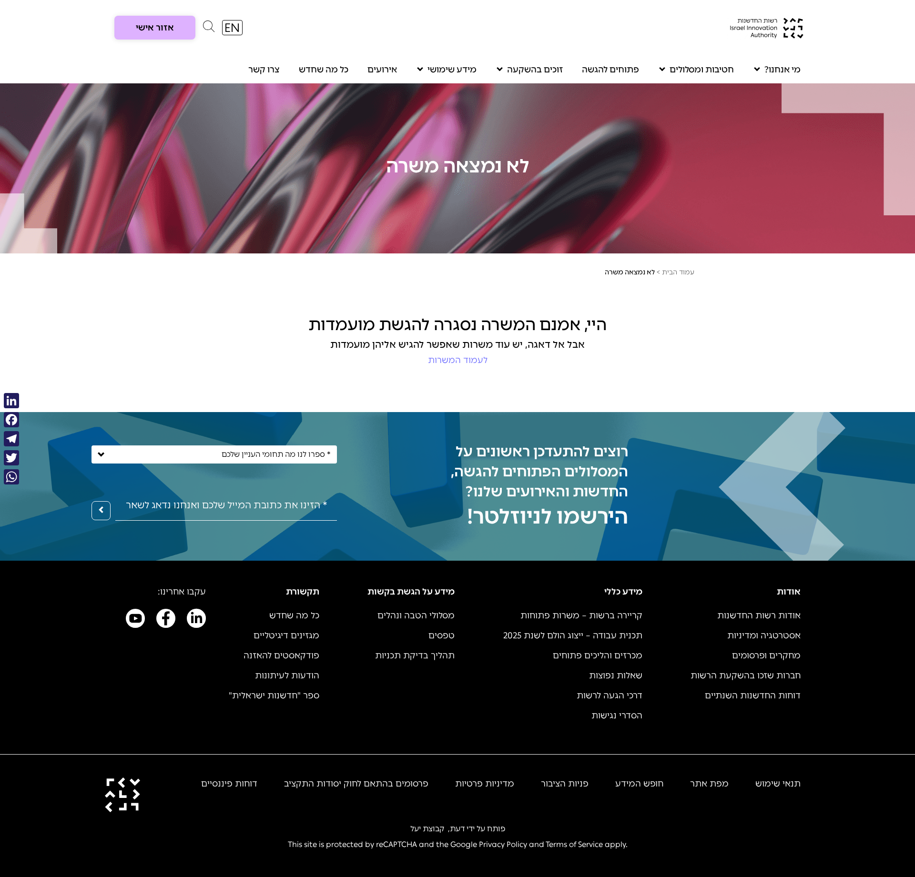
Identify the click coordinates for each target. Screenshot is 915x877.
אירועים (382, 69)
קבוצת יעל (427, 828)
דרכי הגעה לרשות (609, 695)
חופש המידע (639, 783)
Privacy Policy (503, 844)
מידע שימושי (452, 69)
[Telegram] (11, 438)
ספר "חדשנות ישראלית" (274, 695)
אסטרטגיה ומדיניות (764, 635)
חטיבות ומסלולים (702, 69)
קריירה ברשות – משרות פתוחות (581, 615)
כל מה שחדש (323, 69)
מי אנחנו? (782, 69)
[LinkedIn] (11, 400)
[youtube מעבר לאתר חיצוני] (135, 620)
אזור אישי (155, 27)
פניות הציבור (565, 783)
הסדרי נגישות (616, 715)
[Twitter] (11, 457)
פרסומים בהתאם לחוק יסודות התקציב (356, 783)
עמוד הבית (678, 272)
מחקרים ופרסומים (766, 655)
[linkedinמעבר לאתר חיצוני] (196, 620)
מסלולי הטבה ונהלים (416, 615)
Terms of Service (574, 844)
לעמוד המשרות (458, 360)
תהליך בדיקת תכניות (415, 655)
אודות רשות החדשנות (759, 615)
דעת (457, 828)
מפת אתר (709, 783)
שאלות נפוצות (615, 675)
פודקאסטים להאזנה (281, 655)
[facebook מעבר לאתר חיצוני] (165, 620)
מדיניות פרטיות (484, 783)
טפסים (441, 635)
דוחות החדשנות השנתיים (753, 695)
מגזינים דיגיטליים (286, 635)
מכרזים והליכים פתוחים (597, 655)
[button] (208, 28)
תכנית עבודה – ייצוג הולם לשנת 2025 (572, 635)
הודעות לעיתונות (287, 675)
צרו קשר (264, 69)
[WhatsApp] (11, 476)
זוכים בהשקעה (535, 69)
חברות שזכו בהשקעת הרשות (746, 675)
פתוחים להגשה (610, 69)
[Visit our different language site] (232, 27)
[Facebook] (11, 419)
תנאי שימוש (778, 783)
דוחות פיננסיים (229, 783)
